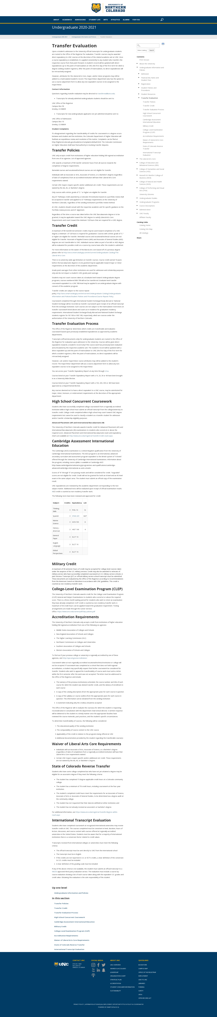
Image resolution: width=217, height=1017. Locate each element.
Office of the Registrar (147, 972)
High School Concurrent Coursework (152, 114)
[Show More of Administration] (137, 209)
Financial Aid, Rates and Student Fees (150, 79)
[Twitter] (104, 965)
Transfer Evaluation (149, 98)
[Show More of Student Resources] (139, 93)
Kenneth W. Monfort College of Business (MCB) (151, 176)
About (56, 19)
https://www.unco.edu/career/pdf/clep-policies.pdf (76, 611)
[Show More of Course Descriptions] (137, 205)
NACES (55, 871)
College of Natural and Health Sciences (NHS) (150, 182)
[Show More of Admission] (139, 73)
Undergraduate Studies (148, 198)
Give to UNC (142, 980)
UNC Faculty (144, 213)
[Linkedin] (98, 970)
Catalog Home (144, 225)
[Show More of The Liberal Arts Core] (137, 158)
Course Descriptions (147, 206)
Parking (141, 987)
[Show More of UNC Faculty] (137, 213)
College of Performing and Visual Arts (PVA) (151, 189)
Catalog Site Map (145, 229)
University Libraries (146, 194)
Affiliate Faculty (145, 217)
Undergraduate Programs (149, 202)
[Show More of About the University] (137, 63)
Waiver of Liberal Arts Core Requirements (153, 141)
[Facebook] (98, 965)
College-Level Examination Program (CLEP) (153, 131)
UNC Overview (115, 965)
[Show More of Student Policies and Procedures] (139, 87)
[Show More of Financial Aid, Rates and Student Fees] (139, 77)
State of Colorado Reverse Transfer (153, 147)
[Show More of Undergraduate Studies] (137, 197)
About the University (147, 63)
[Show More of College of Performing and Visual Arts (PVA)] (137, 187)
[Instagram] (93, 965)
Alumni (126, 19)
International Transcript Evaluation (152, 153)
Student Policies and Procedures (148, 89)
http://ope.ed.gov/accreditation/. (75, 658)
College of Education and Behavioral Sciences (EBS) (149, 164)
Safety (140, 991)
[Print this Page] (163, 44)
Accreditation (115, 983)
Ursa (106, 371)
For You (136, 19)
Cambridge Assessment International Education (152, 120)
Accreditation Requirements (153, 136)
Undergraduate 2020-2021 (59, 37)
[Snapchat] (104, 970)
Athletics (115, 19)
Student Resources (148, 94)
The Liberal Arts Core (147, 159)
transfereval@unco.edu (106, 93)
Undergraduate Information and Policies (84, 37)
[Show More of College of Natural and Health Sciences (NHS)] (137, 181)
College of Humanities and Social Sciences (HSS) (151, 170)
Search (152, 50)
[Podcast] (93, 975)
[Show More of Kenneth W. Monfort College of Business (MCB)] (137, 175)
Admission (145, 74)
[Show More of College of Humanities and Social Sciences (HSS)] (137, 168)
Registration (145, 84)
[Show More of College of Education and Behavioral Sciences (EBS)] (137, 162)
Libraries (141, 983)
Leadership (114, 972)
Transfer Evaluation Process (153, 109)
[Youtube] (93, 970)
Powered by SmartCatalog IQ (108, 1007)
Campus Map (143, 969)
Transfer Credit (148, 105)
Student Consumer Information (122, 987)
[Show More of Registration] (139, 83)
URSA (140, 994)
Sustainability (115, 991)
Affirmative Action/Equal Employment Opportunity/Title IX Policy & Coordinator (114, 1004)
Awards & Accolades (118, 969)
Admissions (80, 19)
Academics (67, 19)
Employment (143, 976)
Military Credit (148, 126)
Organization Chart (118, 976)
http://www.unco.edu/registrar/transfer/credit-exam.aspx (91, 436)
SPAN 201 (75, 516)
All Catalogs (143, 233)
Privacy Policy (79, 1004)
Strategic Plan (115, 980)
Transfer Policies (149, 102)
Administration (145, 209)
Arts (105, 19)
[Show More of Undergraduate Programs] (137, 201)
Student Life (94, 19)
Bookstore (142, 965)
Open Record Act (144, 998)
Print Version (144, 60)
